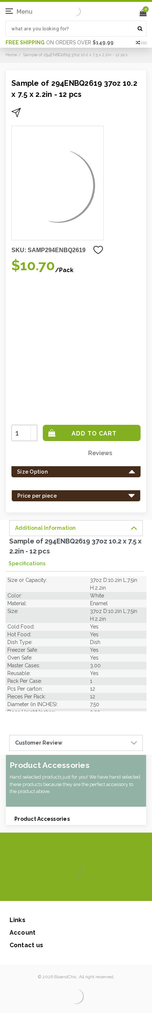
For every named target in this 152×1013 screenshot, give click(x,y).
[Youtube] (98, 889)
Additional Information (45, 528)
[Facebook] (51, 889)
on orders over (60, 42)
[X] (63, 889)
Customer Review (38, 743)
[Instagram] (74, 889)
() (143, 42)
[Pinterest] (86, 889)
